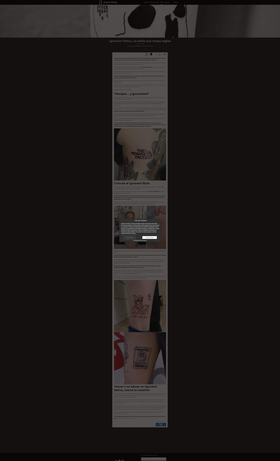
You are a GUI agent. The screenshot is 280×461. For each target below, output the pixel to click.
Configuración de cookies (140, 240)
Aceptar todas (149, 237)
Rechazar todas (130, 237)
